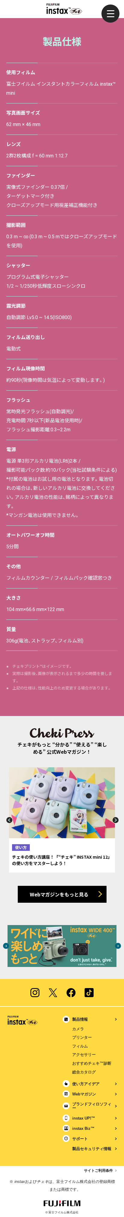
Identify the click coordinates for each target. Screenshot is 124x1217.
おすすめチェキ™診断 (91, 1063)
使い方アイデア (86, 1084)
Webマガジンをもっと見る (59, 894)
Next (116, 820)
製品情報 (80, 1019)
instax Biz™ (83, 1128)
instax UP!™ (83, 1118)
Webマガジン (84, 1094)
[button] (110, 14)
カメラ (78, 1029)
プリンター (82, 1037)
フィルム (80, 1046)
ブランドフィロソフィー (91, 1106)
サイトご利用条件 (98, 1170)
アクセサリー (84, 1054)
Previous (8, 820)
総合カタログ (84, 1072)
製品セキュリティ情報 (91, 1148)
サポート (80, 1138)
